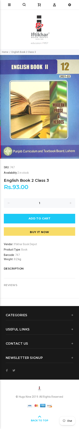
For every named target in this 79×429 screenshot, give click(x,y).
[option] (39, 107)
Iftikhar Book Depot (25, 244)
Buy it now (39, 232)
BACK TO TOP (39, 420)
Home (5, 52)
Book (24, 249)
